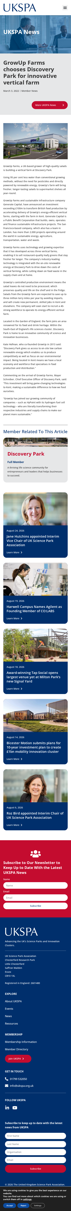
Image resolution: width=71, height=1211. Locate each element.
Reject (23, 1205)
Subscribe (35, 1168)
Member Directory (16, 1049)
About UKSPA (13, 1001)
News (8, 1016)
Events (9, 1009)
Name (6, 879)
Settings (37, 1205)
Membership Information (21, 1042)
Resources (11, 1023)
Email (6, 891)
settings (27, 1199)
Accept (9, 1205)
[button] (65, 7)
